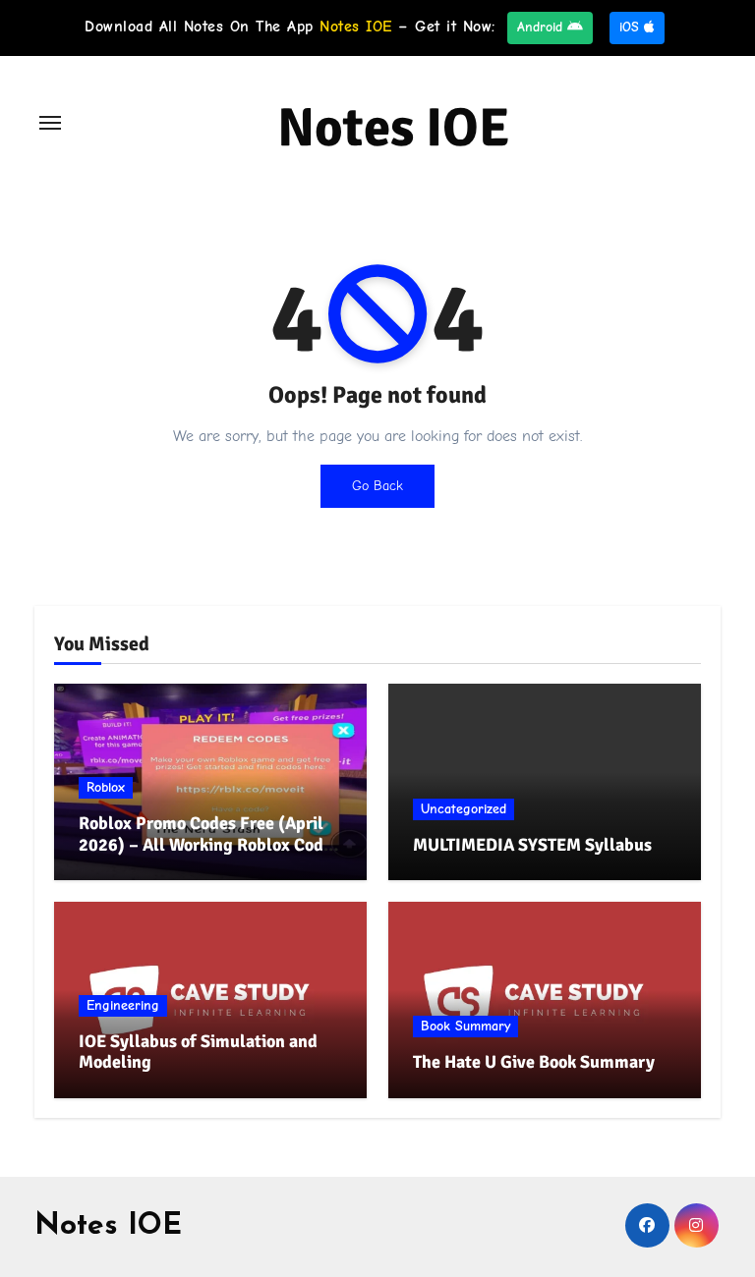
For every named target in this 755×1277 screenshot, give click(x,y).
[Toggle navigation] (50, 123)
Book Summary (465, 1026)
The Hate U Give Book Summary (534, 1062)
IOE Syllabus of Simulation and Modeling (198, 1052)
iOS (631, 27)
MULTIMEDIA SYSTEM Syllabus (532, 845)
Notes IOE (393, 127)
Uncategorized (463, 809)
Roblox (106, 787)
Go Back (377, 485)
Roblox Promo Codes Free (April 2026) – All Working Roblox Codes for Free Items (209, 844)
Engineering (123, 1005)
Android (542, 27)
